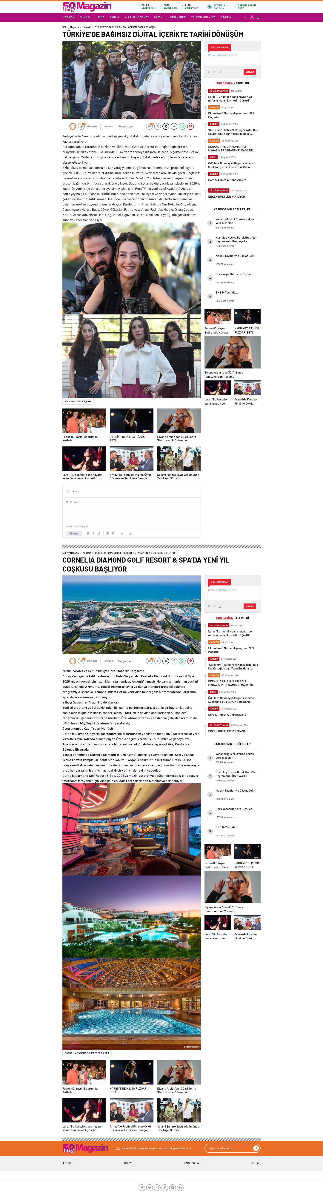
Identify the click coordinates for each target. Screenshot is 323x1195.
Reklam (256, 1163)
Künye (128, 1163)
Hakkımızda (191, 1163)
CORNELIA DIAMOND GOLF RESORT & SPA (87, 1053)
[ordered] (107, 533)
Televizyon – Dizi (203, 17)
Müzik (158, 17)
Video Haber (177, 17)
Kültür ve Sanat (136, 17)
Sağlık (114, 17)
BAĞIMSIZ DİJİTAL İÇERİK (78, 401)
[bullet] (113, 533)
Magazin (68, 17)
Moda (100, 17)
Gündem (85, 17)
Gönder (73, 533)
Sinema (226, 17)
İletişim (67, 1163)
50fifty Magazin (70, 27)
